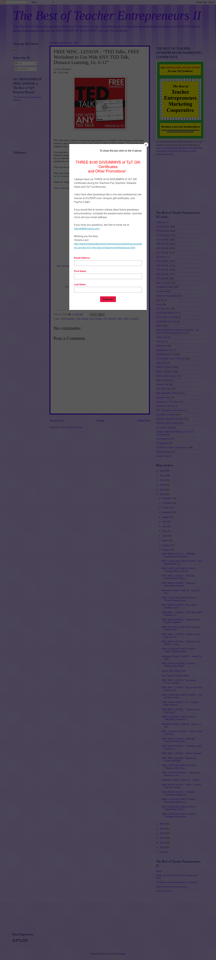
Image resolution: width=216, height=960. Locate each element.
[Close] (146, 144)
